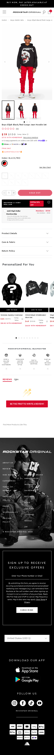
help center (31, 463)
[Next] (49, 62)
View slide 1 (24, 122)
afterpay (29, 515)
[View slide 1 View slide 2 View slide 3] (27, 110)
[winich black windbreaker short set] (36, 289)
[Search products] (44, 12)
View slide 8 (35, 338)
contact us (31, 469)
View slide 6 (29, 338)
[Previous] (5, 62)
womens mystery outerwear (12, 315)
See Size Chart (45, 167)
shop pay (29, 508)
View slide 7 (32, 338)
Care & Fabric (8, 242)
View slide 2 (27, 122)
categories (9, 481)
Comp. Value (21, 134)
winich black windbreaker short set (35, 316)
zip (26, 527)
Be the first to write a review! (27, 404)
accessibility (10, 512)
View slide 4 (24, 338)
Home (4, 20)
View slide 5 (27, 338)
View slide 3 (29, 122)
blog (27, 502)
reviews (7, 469)
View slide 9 (37, 338)
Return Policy (8, 251)
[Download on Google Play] (27, 679)
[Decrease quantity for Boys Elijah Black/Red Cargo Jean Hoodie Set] (4, 192)
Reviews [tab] (7, 379)
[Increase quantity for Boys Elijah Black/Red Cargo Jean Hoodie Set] (14, 192)
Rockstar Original (27, 711)
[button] (49, 12)
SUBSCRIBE (27, 610)
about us (8, 463)
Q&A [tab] (16, 379)
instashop (30, 484)
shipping (29, 490)
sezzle (28, 521)
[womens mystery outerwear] (12, 289)
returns (29, 496)
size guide (9, 475)
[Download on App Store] (27, 670)
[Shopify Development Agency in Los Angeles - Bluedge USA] (27, 743)
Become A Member (30, 137)
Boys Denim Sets (17, 20)
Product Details (9, 233)
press (6, 506)
